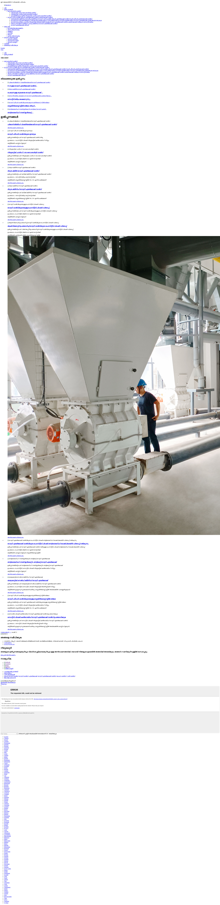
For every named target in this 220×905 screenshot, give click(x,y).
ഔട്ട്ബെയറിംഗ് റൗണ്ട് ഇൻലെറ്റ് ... (20, 112)
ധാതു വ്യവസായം (14, 36)
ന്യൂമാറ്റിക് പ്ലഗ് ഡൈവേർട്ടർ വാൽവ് (23, 12)
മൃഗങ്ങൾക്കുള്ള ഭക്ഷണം (15, 28)
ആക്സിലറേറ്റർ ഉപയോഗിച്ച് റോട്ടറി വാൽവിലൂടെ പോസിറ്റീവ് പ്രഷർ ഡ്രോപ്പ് (37, 226)
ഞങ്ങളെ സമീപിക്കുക (11, 45)
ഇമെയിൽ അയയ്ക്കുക (8, 682)
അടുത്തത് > (6, 632)
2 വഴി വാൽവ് (71, 676)
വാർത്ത (6, 43)
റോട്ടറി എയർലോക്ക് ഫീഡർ (20, 25)
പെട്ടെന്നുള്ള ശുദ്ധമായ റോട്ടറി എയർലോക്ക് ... (25, 92)
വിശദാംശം (20, 127)
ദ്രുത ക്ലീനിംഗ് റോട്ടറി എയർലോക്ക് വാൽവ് (25, 189)
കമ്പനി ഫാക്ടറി (12, 42)
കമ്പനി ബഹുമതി (13, 40)
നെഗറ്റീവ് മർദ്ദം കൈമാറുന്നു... (19, 99)
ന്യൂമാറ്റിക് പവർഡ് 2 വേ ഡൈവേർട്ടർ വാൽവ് (25, 152)
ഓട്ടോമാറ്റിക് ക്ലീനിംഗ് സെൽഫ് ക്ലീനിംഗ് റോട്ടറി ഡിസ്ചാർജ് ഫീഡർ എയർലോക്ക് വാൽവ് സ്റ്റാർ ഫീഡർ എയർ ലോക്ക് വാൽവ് (51, 19)
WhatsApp (4, 684)
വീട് (5, 8)
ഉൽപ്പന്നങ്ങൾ (8, 9)
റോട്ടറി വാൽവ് (23, 676)
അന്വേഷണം (12, 127)
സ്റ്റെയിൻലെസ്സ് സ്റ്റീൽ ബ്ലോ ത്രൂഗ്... (22, 106)
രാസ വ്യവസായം (14, 29)
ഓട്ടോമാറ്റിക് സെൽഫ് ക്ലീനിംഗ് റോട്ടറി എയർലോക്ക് (28, 580)
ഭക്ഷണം (10, 31)
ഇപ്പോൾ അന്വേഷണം (8, 655)
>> (10, 632)
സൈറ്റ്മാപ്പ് (7, 673)
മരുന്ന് (10, 34)
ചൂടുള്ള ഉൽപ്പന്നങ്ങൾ (11, 671)
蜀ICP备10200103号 (10, 678)
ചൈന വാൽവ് (61, 676)
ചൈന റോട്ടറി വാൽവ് (11, 676)
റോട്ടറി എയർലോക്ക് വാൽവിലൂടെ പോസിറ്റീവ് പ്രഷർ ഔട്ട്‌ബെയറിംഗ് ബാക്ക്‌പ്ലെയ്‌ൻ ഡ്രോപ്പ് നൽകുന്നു (48, 543)
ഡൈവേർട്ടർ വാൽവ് (14, 11)
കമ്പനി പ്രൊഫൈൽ (11, 37)
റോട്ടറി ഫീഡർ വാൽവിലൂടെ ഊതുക (22, 134)
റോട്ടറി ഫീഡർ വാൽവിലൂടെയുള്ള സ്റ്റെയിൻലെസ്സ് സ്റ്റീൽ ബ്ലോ (32, 599)
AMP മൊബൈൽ (9, 674)
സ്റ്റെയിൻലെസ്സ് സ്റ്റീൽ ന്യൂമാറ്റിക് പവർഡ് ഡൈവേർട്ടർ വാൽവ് (31, 15)
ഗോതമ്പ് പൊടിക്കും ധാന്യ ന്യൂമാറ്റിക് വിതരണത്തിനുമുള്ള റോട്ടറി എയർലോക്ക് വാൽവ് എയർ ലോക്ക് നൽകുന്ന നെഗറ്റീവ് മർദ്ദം (52, 22)
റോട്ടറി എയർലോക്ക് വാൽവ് (47, 676)
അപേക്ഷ (7, 26)
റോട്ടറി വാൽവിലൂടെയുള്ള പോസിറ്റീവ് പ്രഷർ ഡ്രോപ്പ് (28, 208)
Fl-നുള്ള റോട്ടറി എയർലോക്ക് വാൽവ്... (22, 86)
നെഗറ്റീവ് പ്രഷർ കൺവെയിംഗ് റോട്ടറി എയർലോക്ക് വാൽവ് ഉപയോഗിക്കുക (37, 617)
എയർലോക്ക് (33, 676)
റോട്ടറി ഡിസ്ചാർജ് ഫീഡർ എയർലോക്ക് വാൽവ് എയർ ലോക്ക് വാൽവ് (30, 17)
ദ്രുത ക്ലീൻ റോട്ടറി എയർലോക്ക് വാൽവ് (23, 171)
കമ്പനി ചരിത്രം (13, 39)
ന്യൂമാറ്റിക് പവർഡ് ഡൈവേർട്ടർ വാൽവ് (24, 14)
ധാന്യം (10, 33)
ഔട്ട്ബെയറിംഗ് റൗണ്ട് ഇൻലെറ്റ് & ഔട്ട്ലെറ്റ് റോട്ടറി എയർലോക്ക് (32, 562)
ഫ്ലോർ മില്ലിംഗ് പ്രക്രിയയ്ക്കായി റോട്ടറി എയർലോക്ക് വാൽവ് (32, 124)
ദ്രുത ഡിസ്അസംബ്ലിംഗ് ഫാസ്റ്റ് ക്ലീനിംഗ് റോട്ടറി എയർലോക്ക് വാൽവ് (34, 23)
